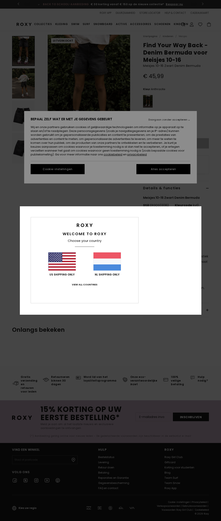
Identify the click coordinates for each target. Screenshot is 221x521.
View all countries (84, 284)
